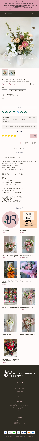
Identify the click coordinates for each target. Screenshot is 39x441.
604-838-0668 (20, 1)
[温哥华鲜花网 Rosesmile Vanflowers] (9, 14)
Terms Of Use (19, 383)
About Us (19, 386)
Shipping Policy (19, 388)
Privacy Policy (19, 396)
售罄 (19, 107)
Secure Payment (19, 394)
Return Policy (19, 391)
